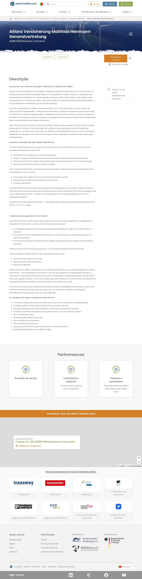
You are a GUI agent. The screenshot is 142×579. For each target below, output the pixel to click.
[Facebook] (106, 575)
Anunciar (96, 4)
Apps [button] (126, 11)
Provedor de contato (115, 58)
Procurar (127, 4)
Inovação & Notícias (49, 547)
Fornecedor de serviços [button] (94, 11)
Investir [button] (63, 11)
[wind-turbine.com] (10, 19)
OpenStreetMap (135, 466)
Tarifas (44, 566)
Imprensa (13, 551)
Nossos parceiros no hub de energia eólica (71, 471)
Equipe (12, 543)
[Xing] (89, 575)
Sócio (11, 547)
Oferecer (111, 4)
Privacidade (35, 566)
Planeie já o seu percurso (30, 446)
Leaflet (122, 466)
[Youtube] (124, 575)
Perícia (44, 539)
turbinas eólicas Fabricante (52, 551)
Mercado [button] (16, 11)
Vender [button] (40, 11)
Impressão (18, 566)
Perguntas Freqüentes (66, 566)
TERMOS (27, 566)
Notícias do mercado (49, 543)
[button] (41, 4)
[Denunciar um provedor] (130, 58)
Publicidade (52, 566)
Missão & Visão (15, 539)
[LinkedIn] (71, 575)
